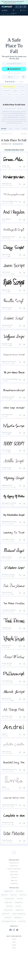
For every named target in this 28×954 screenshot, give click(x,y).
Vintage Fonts (18, 902)
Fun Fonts (18, 906)
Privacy (14, 939)
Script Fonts (4, 895)
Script (22, 90)
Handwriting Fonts (9, 898)
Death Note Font (14, 863)
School (10, 94)
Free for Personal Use (9, 86)
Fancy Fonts (13, 895)
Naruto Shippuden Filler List (9, 921)
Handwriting (21, 86)
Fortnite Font (14, 883)
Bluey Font (14, 877)
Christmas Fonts (8, 910)
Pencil (22, 94)
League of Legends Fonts (18, 913)
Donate (21, 108)
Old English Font (18, 917)
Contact (14, 945)
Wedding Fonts (19, 910)
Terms (14, 942)
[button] (21, 6)
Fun (14, 98)
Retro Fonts (10, 906)
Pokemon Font (14, 871)
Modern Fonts (8, 902)
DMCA (14, 948)
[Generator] (14, 10)
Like (11, 77)
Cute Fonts (19, 898)
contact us (19, 2)
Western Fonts (5, 913)
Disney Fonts (22, 921)
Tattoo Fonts (23, 895)
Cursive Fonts (19, 891)
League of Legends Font (14, 868)
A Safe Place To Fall (16, 113)
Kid (4, 94)
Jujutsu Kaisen (14, 874)
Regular (15, 90)
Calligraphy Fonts (8, 891)
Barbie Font (14, 880)
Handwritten (6, 90)
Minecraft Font (14, 866)
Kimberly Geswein (11, 108)
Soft (16, 94)
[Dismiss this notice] (26, 2)
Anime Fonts (8, 917)
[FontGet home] (6, 7)
